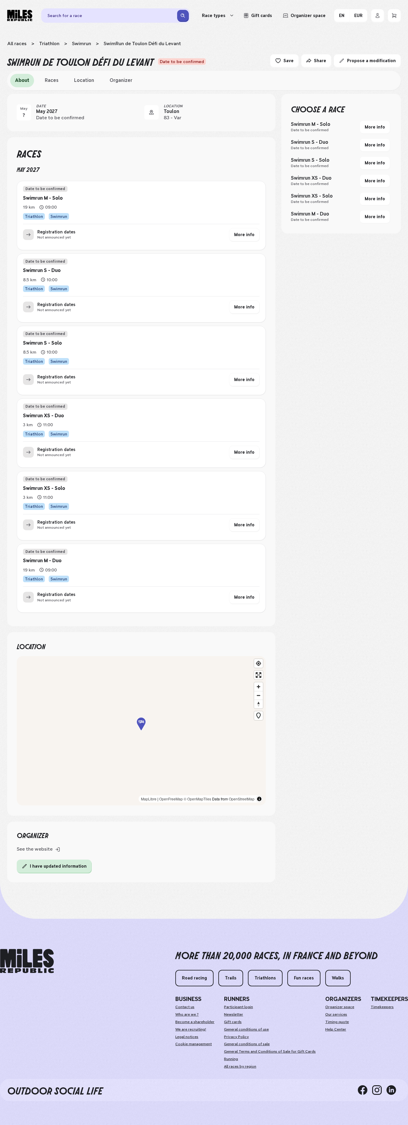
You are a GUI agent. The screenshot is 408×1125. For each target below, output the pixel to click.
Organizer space (339, 1007)
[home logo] (27, 961)
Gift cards (233, 1022)
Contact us (184, 1007)
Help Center (335, 1029)
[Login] (377, 15)
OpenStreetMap (241, 798)
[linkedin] (393, 1090)
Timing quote (337, 1022)
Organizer (121, 80)
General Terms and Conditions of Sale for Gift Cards (270, 1051)
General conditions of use (246, 1029)
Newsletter (233, 1014)
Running (231, 1059)
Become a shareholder (194, 1022)
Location (84, 80)
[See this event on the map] (151, 112)
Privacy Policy (236, 1037)
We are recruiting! (190, 1029)
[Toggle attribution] (259, 799)
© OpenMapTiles (197, 798)
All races (17, 43)
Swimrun (81, 43)
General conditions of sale (247, 1044)
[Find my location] (258, 663)
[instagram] (379, 1090)
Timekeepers (382, 1007)
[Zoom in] (258, 686)
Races (52, 80)
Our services (336, 1014)
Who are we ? (187, 1014)
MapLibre (149, 798)
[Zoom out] (258, 695)
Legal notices (186, 1037)
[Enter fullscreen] (258, 675)
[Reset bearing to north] (258, 704)
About (22, 80)
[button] (141, 730)
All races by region (240, 1066)
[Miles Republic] (19, 15)
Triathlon (49, 43)
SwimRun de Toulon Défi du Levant (142, 43)
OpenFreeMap (171, 798)
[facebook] (365, 1090)
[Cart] (394, 15)
